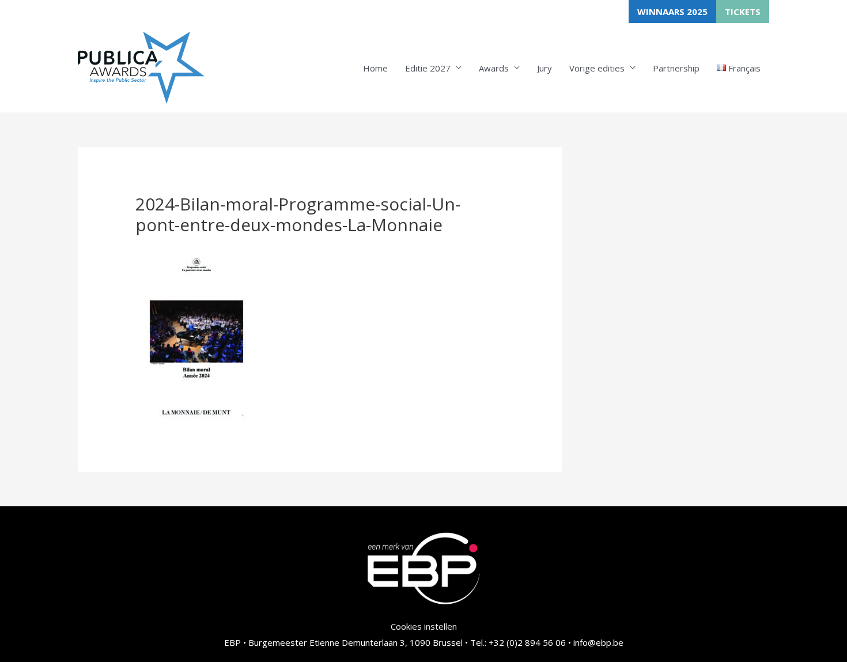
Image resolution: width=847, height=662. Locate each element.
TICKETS (743, 11)
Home (375, 68)
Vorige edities (597, 68)
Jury (544, 68)
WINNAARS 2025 (672, 11)
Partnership (676, 68)
